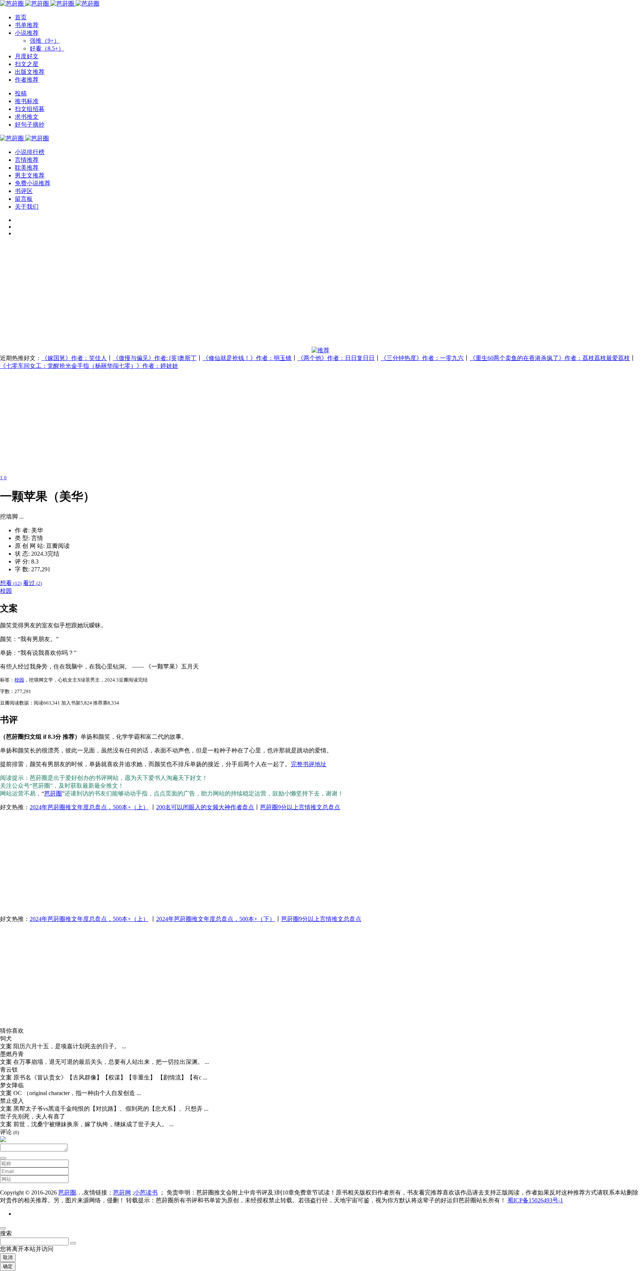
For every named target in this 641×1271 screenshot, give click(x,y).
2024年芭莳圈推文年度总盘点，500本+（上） (89, 807)
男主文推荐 (30, 175)
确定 (8, 1266)
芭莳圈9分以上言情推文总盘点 (300, 807)
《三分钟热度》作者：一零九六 (422, 358)
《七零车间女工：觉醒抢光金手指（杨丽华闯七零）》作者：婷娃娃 (89, 366)
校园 (6, 591)
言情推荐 (27, 160)
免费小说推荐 (32, 183)
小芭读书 (146, 1192)
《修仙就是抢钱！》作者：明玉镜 (247, 358)
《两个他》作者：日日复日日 (336, 358)
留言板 (24, 199)
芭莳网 (122, 1192)
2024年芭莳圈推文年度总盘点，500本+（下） (215, 919)
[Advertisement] (222, 295)
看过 (32, 583)
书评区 (24, 191)
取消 (8, 1257)
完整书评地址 (308, 764)
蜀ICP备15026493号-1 (535, 1200)
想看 (11, 583)
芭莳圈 (53, 793)
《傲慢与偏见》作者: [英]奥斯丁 (155, 358)
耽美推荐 (27, 167)
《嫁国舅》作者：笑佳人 (74, 358)
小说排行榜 (30, 152)
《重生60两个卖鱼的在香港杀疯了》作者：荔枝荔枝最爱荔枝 (550, 358)
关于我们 (27, 206)
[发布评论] (3, 1158)
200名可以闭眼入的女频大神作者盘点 (205, 807)
